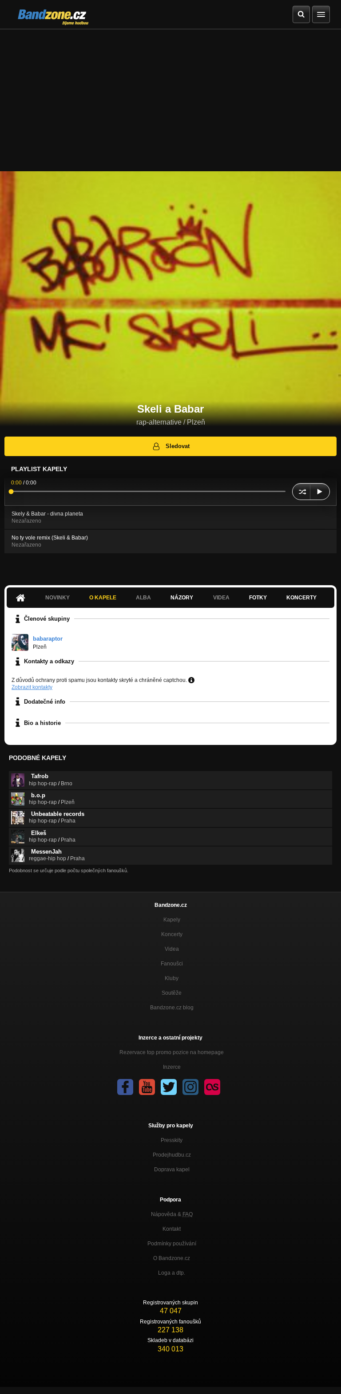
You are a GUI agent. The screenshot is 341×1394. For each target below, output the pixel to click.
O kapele (102, 598)
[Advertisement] (170, 96)
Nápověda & (172, 1214)
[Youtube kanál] (147, 1087)
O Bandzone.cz (171, 1258)
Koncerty (301, 598)
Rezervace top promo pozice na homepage (171, 1052)
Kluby (171, 978)
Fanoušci (172, 964)
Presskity (171, 1140)
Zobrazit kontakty (32, 687)
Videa (172, 949)
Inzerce (172, 1067)
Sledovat (178, 446)
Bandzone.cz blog (172, 1007)
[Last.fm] (212, 1087)
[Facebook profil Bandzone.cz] (125, 1087)
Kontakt (172, 1229)
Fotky (258, 598)
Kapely (171, 920)
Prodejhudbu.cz (172, 1155)
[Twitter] (169, 1087)
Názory (181, 598)
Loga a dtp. (171, 1273)
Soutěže (172, 993)
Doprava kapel (172, 1169)
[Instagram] (190, 1087)
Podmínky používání (171, 1243)
